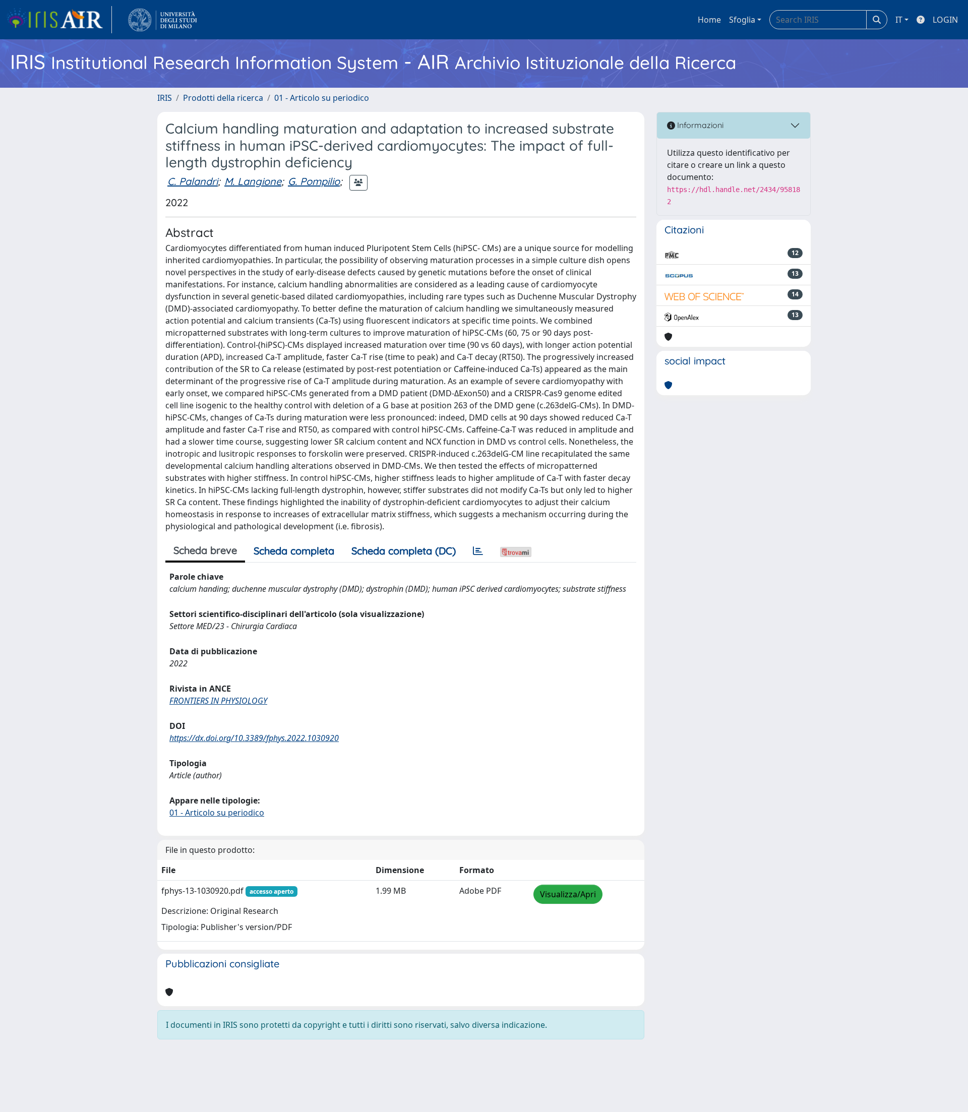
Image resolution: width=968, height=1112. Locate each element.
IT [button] (898, 19)
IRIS (164, 97)
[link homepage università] (162, 19)
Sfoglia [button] (742, 19)
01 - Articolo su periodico (321, 97)
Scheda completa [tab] (294, 550)
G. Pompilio (314, 181)
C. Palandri (192, 181)
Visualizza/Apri (568, 894)
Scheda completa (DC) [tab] (403, 550)
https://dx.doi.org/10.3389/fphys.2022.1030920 (254, 738)
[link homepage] (59, 19)
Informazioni (699, 125)
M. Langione (252, 181)
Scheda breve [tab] (205, 550)
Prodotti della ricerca (223, 97)
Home (709, 19)
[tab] (478, 551)
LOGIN (945, 19)
